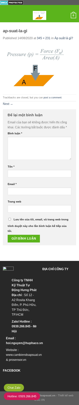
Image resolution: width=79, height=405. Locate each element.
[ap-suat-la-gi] (36, 67)
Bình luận (15, 133)
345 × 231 (43, 38)
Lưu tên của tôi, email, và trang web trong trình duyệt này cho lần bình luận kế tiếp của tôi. (38, 225)
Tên (11, 166)
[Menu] (5, 15)
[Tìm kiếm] (66, 15)
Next (8, 103)
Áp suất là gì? (63, 38)
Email (12, 184)
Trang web (14, 201)
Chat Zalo (13, 387)
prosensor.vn (17, 359)
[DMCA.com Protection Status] (11, 2)
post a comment (53, 97)
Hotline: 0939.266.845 (21, 396)
